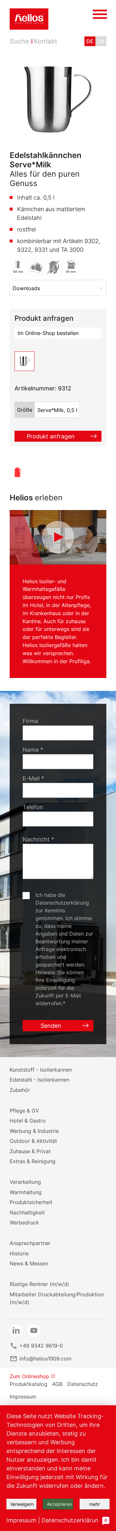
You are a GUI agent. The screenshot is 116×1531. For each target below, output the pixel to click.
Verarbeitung (25, 1182)
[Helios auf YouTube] (33, 1330)
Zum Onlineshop (29, 1376)
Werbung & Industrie (34, 1131)
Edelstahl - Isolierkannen (39, 1079)
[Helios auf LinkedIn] (16, 1330)
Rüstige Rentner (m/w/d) (39, 1284)
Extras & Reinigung (32, 1161)
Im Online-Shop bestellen (48, 333)
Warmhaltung (26, 1192)
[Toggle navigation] (100, 12)
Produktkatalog (28, 1384)
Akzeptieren (59, 1504)
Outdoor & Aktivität (33, 1141)
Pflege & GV (24, 1110)
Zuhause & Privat (30, 1151)
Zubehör (20, 1090)
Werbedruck (24, 1222)
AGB (57, 1384)
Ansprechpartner (30, 1243)
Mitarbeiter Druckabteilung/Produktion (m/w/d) (57, 1298)
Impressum (23, 1396)
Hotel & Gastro (28, 1120)
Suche (19, 41)
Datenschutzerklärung (72, 1520)
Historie (19, 1253)
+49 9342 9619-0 (41, 1345)
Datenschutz (82, 1384)
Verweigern (22, 1504)
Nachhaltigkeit (27, 1212)
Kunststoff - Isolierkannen (41, 1069)
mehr (94, 1504)
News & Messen (29, 1263)
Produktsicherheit (31, 1202)
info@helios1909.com (45, 1358)
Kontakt (45, 41)
